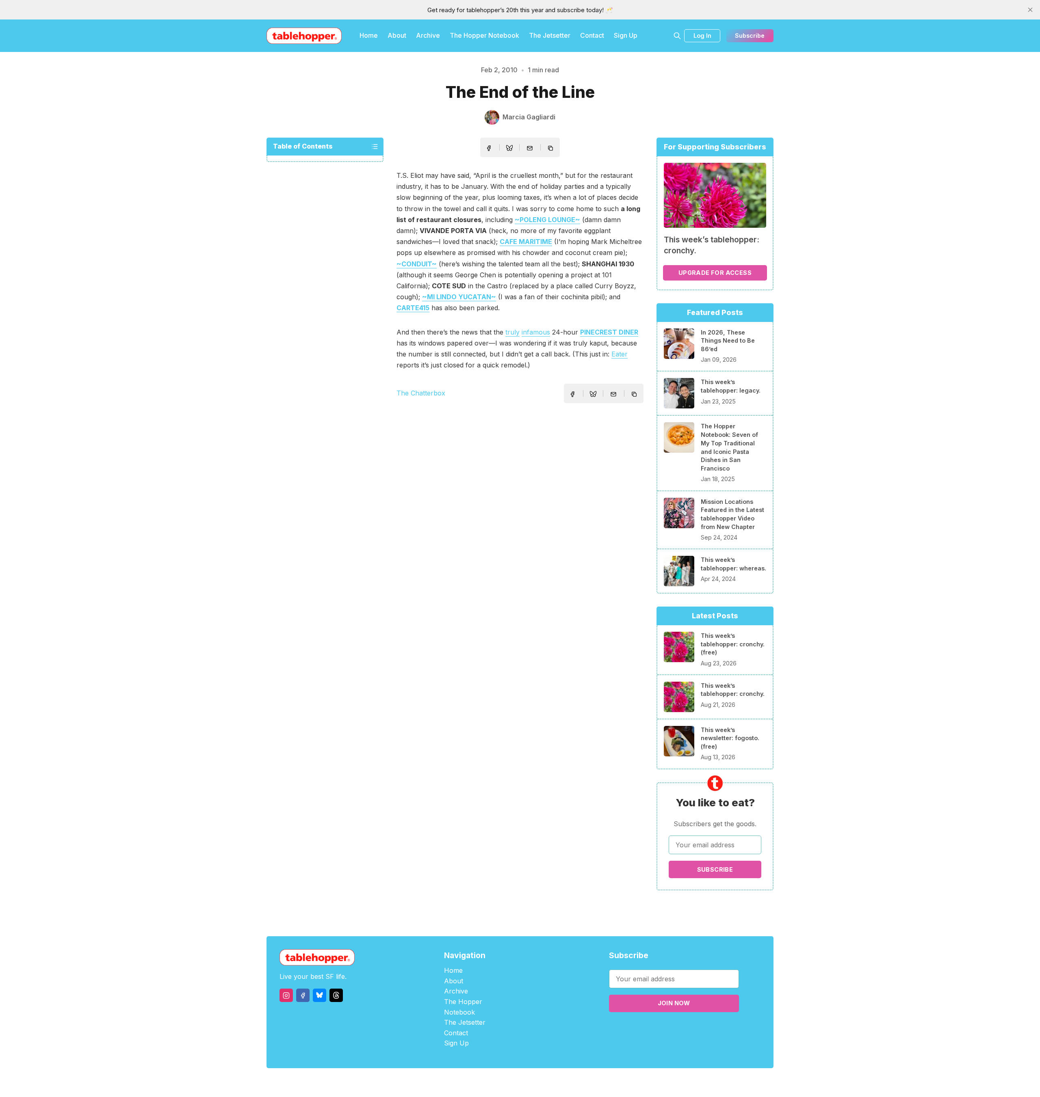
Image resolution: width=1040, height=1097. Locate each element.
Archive (428, 35)
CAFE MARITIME (526, 242)
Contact (592, 35)
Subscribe (750, 35)
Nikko (597, 1082)
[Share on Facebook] (489, 148)
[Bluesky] (319, 995)
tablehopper (471, 1082)
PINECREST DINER (609, 332)
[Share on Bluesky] (509, 149)
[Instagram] (286, 995)
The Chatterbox (420, 393)
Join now (674, 1003)
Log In (702, 35)
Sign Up (625, 35)
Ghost (540, 1082)
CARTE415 (412, 308)
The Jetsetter (549, 35)
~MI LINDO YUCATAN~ (459, 297)
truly (512, 332)
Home (369, 35)
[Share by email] (530, 148)
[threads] (336, 995)
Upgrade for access (715, 272)
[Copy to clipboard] (551, 149)
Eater (619, 354)
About (397, 35)
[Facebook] (303, 995)
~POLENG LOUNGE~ (547, 220)
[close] (1030, 9)
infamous (536, 332)
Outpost (563, 1082)
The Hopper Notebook (484, 35)
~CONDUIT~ (416, 264)
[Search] (677, 35)
